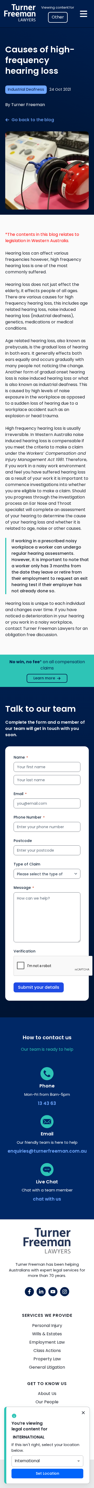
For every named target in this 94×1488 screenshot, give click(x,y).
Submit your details (38, 987)
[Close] (83, 1413)
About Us (47, 1394)
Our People (47, 1402)
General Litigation (47, 1367)
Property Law (47, 1359)
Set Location (47, 1473)
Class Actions (47, 1351)
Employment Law (47, 1342)
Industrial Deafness (26, 89)
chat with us (47, 1199)
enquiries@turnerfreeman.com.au (47, 1151)
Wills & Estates (47, 1334)
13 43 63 (47, 1103)
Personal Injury (47, 1326)
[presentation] (53, 966)
